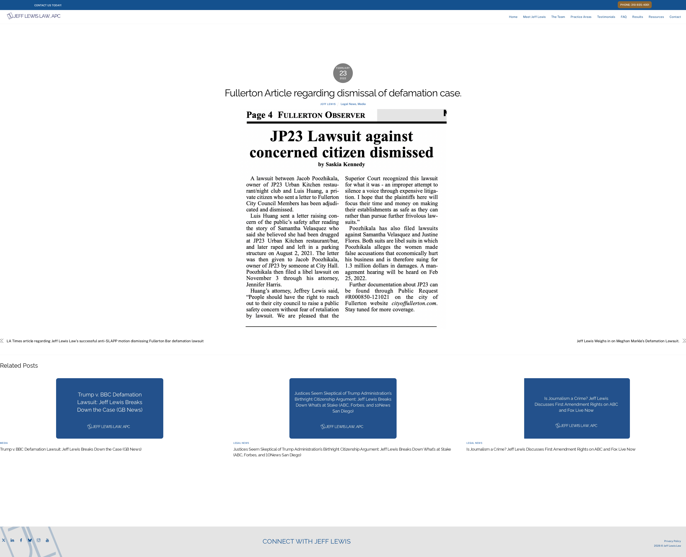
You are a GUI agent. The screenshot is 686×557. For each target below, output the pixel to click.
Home (513, 17)
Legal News (348, 104)
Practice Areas (581, 17)
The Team (558, 17)
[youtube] (47, 539)
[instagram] (38, 539)
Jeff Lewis (328, 103)
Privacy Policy (672, 541)
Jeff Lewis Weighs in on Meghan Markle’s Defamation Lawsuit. (628, 341)
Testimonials (606, 17)
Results (637, 17)
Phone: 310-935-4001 (634, 4)
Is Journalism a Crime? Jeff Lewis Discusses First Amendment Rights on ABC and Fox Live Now (550, 449)
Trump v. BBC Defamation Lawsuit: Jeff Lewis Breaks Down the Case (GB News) (71, 449)
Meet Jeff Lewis (534, 17)
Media (362, 104)
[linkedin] (12, 539)
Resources (656, 17)
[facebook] (21, 539)
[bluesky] (29, 539)
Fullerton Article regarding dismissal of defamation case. (343, 92)
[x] (3, 539)
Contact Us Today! (47, 5)
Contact (675, 17)
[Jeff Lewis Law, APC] (33, 18)
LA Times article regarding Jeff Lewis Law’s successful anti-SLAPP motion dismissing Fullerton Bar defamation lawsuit (105, 341)
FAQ (624, 17)
